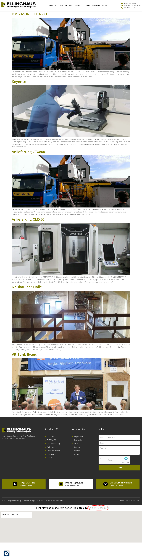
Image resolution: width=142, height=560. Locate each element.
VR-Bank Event (24, 354)
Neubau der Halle (27, 286)
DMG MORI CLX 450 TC (31, 14)
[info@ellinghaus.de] (61, 484)
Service (77, 5)
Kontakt (96, 5)
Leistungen (64, 5)
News (104, 5)
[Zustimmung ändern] (6, 553)
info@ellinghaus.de (74, 483)
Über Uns (53, 5)
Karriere (86, 5)
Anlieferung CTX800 (28, 151)
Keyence (19, 81)
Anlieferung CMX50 (28, 219)
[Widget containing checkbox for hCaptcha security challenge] (114, 460)
